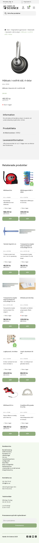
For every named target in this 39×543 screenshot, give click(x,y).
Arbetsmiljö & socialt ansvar (11, 468)
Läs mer (4, 93)
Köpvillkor (5, 463)
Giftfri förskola (7, 452)
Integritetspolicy (7, 470)
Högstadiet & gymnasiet (27, 3)
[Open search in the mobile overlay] (19, 13)
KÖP (27, 326)
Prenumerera (19, 525)
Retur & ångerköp (7, 464)
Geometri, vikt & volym (13, 32)
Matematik (31, 30)
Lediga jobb (6, 461)
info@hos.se (6, 483)
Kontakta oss (6, 454)
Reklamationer (7, 466)
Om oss (4, 457)
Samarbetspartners (8, 459)
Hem (8, 30)
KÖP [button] (10, 219)
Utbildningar (6, 455)
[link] (28, 7)
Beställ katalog (7, 450)
